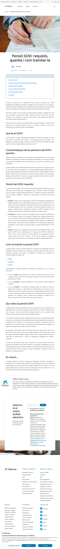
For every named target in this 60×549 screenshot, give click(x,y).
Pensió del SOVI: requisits (15, 86)
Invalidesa (11, 262)
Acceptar (45, 545)
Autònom (28, 6)
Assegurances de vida (27, 472)
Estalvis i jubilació (9, 528)
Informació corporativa (5, 1)
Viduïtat (10, 265)
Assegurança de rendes (45, 484)
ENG (58, 1)
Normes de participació (28, 522)
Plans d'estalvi (25, 484)
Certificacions (25, 524)
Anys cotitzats (8, 521)
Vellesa (10, 259)
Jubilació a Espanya (9, 514)
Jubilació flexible (9, 524)
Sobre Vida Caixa (21, 379)
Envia (42, 405)
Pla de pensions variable (28, 491)
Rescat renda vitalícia (10, 526)
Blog (40, 1)
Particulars (19, 6)
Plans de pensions (26, 474)
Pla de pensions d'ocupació (46, 481)
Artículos (6, 11)
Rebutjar (28, 545)
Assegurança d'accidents (46, 491)
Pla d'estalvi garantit (27, 493)
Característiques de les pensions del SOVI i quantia (22, 83)
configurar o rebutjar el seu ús (23, 540)
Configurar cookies (13, 545)
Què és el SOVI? (12, 80)
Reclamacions (25, 512)
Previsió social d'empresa (46, 488)
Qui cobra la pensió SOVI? (15, 92)
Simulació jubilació (9, 517)
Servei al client (13, 1)
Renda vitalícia (25, 479)
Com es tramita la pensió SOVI (16, 89)
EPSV (23, 477)
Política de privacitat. (39, 445)
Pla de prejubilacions (45, 479)
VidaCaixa (18, 66)
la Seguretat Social (36, 140)
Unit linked (42, 474)
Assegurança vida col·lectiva (46, 498)
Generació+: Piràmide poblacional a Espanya (10, 511)
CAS (53, 1)
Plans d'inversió (26, 486)
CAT (55, 1)
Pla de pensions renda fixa (28, 488)
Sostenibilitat (19, 1)
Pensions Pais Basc (44, 493)
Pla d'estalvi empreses (45, 500)
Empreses (35, 6)
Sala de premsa (26, 1)
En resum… (11, 95)
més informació (11, 540)
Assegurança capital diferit (46, 495)
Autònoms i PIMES (44, 472)
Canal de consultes (26, 517)
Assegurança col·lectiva (45, 486)
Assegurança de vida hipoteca (29, 481)
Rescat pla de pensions (10, 508)
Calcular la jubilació (9, 519)
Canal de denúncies (27, 515)
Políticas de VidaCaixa (27, 529)
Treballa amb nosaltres (34, 1)
